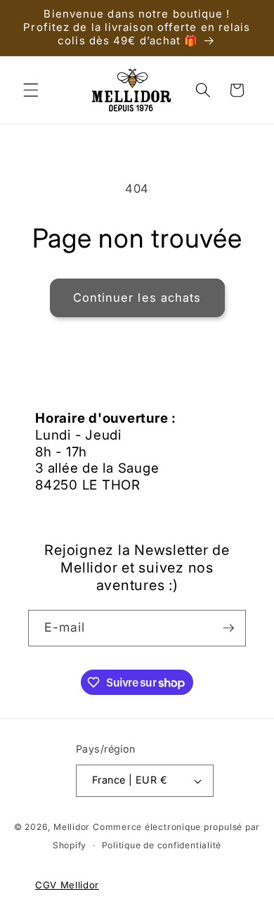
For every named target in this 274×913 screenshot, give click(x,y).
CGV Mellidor (67, 884)
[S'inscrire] (228, 628)
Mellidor (71, 827)
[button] (31, 90)
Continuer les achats (137, 297)
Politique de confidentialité (162, 845)
